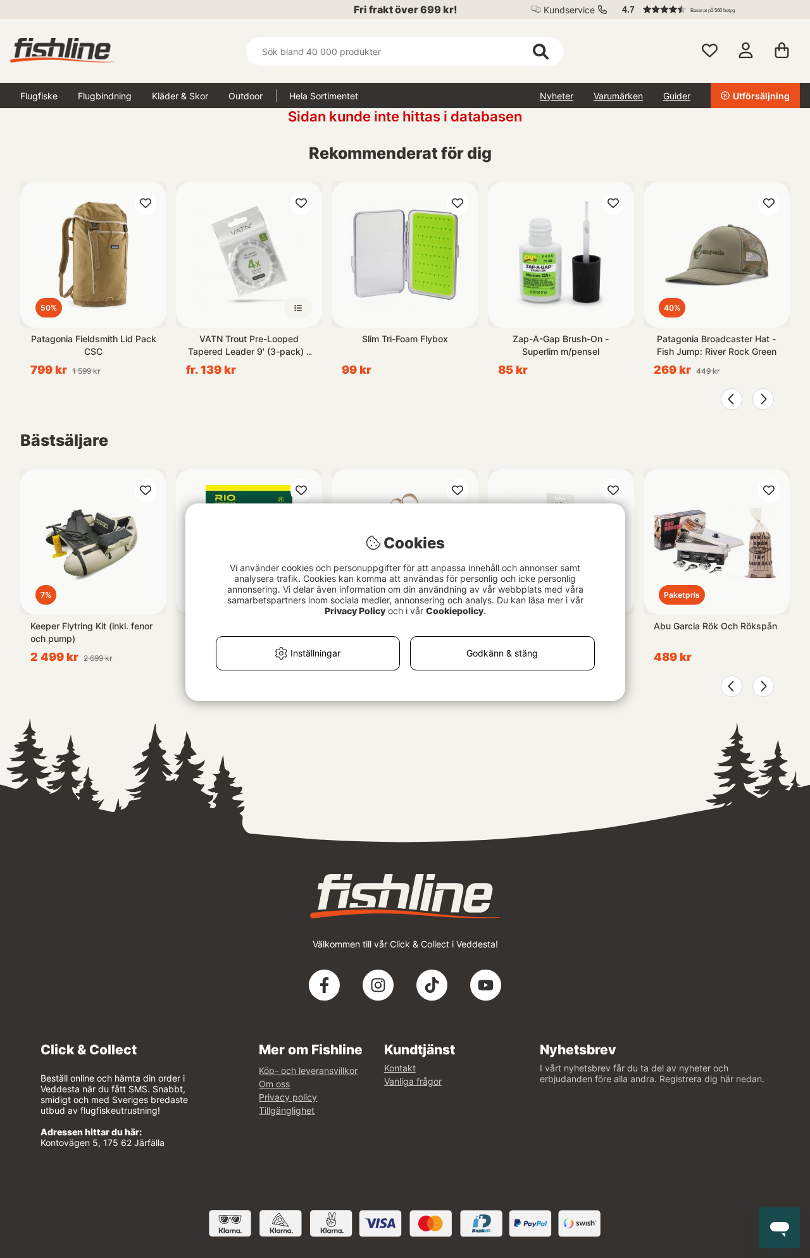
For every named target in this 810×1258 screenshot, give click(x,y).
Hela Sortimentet (323, 95)
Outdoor (245, 95)
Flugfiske (39, 95)
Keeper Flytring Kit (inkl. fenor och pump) (91, 632)
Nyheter (556, 95)
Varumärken (618, 95)
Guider (676, 95)
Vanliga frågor (413, 1081)
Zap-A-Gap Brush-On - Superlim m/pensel (561, 345)
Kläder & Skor (180, 95)
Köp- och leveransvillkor (308, 1070)
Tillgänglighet (287, 1110)
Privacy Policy (355, 610)
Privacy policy (288, 1097)
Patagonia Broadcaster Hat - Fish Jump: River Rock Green (716, 345)
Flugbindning (105, 95)
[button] (705, 9)
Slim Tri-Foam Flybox (405, 338)
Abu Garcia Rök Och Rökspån (715, 625)
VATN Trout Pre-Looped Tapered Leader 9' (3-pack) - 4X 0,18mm (249, 345)
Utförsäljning (761, 95)
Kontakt (400, 1068)
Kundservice (569, 9)
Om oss (274, 1083)
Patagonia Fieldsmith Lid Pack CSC (93, 345)
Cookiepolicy (454, 610)
